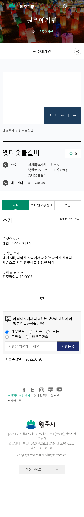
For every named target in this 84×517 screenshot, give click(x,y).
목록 (42, 298)
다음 (74, 115)
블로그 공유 (50, 389)
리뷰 (67, 205)
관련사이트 (33, 469)
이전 (62, 115)
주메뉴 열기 (73, 6)
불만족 (16, 336)
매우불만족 (40, 336)
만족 (38, 331)
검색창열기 (65, 6)
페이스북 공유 (24, 389)
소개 (15, 205)
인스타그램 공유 (42, 389)
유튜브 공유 (59, 389)
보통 (56, 331)
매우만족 (18, 331)
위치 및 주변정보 (41, 205)
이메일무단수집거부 (46, 395)
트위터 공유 (33, 389)
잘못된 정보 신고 (69, 219)
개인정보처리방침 (19, 395)
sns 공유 (77, 51)
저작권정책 (15, 400)
